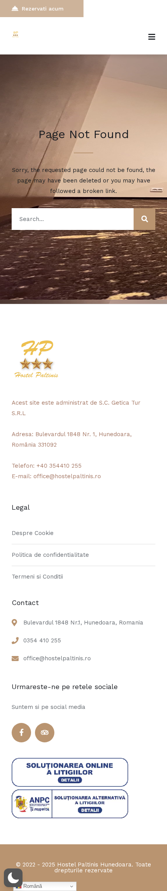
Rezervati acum (43, 8)
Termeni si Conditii (37, 576)
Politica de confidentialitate (50, 554)
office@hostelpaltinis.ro (57, 658)
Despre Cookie (33, 533)
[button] (13, 877)
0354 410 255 (42, 640)
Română (32, 886)
